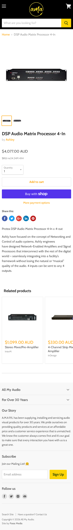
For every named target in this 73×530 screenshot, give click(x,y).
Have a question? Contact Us (32, 514)
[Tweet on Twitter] (12, 218)
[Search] (66, 23)
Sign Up (58, 474)
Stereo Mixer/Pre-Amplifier (22, 347)
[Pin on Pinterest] (33, 218)
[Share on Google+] (19, 218)
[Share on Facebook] (4, 218)
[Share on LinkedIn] (26, 218)
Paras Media (16, 523)
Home (6, 34)
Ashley (10, 139)
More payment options (36, 202)
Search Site (8, 514)
